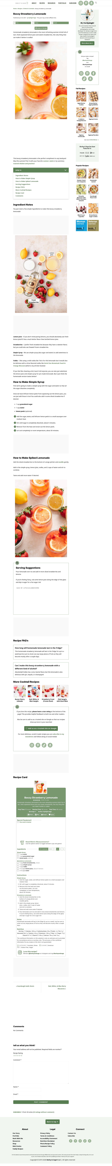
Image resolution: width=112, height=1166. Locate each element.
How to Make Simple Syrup (25, 178)
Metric (50, 849)
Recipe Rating (18, 1053)
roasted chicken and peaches (23, 164)
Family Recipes (18, 1149)
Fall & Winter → (94, 140)
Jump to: (19, 170)
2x (60, 849)
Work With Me (18, 1138)
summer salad (48, 161)
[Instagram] (80, 3)
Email (45, 814)
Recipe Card (20, 193)
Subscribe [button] (72, 3)
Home (15, 8)
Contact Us (72, 1133)
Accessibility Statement (48, 1138)
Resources (51, 3)
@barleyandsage (34, 953)
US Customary (43, 849)
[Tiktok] (44, 745)
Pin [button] (38, 814)
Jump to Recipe (42, 28)
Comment (17, 1060)
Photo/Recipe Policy (47, 1144)
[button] (34, 800)
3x (63, 849)
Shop (14, 1144)
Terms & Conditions (47, 1136)
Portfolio (62, 3)
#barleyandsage (58, 953)
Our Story (16, 1133)
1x (57, 849)
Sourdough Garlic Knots (25, 986)
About (34, 3)
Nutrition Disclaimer (47, 1141)
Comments (19, 196)
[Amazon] (91, 3)
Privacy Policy (45, 1133)
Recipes (42, 3)
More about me (87, 43)
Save (52, 814)
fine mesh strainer (25, 822)
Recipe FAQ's (20, 187)
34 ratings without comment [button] (43, 1112)
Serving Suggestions (23, 184)
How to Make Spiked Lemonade (27, 181)
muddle (61, 462)
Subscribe (71, 1136)
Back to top (52, 1122)
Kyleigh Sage (47, 811)
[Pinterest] (86, 3)
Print (31, 814)
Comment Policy (46, 1146)
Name (16, 1087)
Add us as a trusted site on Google (42, 728)
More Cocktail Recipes (23, 190)
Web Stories (17, 1146)
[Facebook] (93, 73)
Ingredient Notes (22, 175)
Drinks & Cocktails (28, 8)
